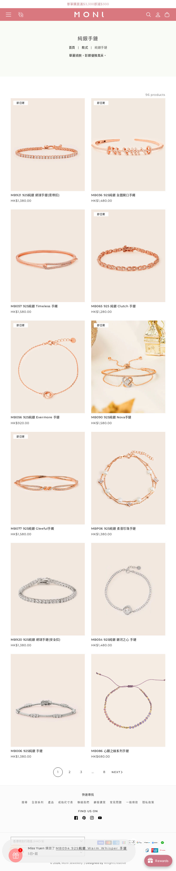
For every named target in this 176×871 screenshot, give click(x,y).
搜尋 (25, 802)
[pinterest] (84, 818)
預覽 (48, 186)
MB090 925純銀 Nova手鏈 (111, 417)
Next (116, 772)
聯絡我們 (83, 802)
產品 (51, 802)
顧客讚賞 (100, 802)
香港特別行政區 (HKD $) (28, 841)
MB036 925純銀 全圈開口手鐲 (113, 195)
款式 (85, 47)
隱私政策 (148, 802)
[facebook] (76, 818)
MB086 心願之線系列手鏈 (110, 751)
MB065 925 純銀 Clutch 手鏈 (113, 306)
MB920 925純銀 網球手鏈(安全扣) (36, 640)
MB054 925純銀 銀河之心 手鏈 (113, 640)
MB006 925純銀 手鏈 (26, 751)
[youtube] (100, 818)
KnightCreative (115, 863)
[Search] (148, 14)
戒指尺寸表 (65, 802)
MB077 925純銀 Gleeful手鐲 (32, 528)
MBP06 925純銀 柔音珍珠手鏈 (113, 528)
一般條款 (132, 802)
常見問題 (116, 802)
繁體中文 (19, 851)
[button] (8, 14)
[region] (88, 4)
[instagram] (92, 818)
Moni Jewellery (72, 863)
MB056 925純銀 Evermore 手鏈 (35, 417)
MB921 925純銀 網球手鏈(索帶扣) (35, 195)
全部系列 (38, 802)
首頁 (72, 47)
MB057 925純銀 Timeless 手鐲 (34, 306)
